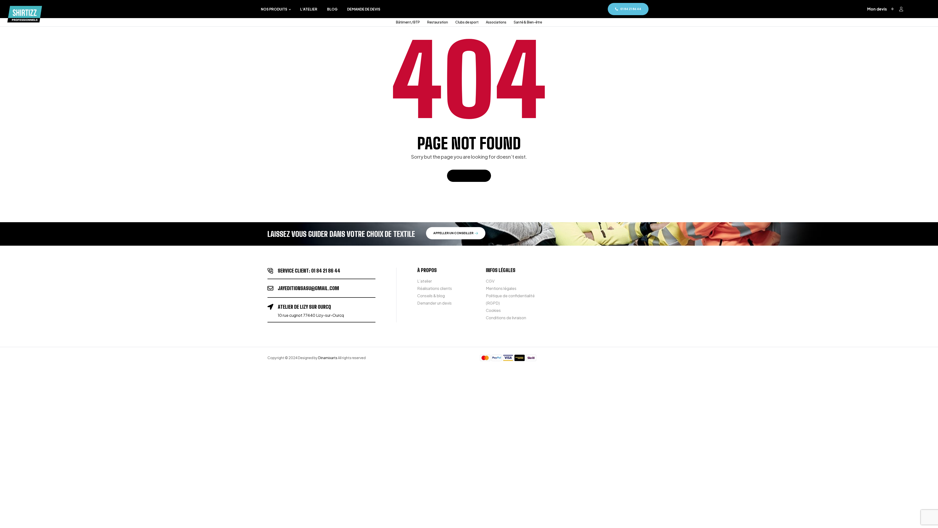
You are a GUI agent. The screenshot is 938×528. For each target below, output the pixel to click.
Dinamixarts (327, 357)
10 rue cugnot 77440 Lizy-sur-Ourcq (311, 315)
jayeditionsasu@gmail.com (308, 288)
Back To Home (466, 175)
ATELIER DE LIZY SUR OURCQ (304, 307)
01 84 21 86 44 (325, 271)
